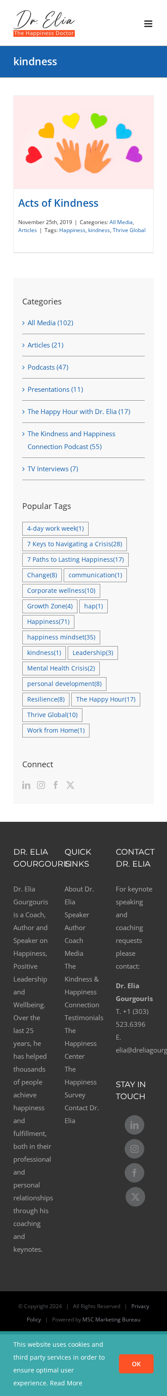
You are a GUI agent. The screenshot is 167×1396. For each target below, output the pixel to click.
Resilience (46, 699)
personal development (64, 684)
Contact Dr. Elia (82, 1114)
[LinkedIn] (26, 785)
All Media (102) (50, 322)
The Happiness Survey (81, 1082)
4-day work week (55, 528)
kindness (99, 230)
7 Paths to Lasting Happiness (75, 560)
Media (74, 953)
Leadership (93, 653)
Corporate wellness (61, 591)
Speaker (77, 914)
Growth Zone (50, 606)
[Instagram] (41, 785)
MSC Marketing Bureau (111, 1319)
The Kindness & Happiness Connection (82, 985)
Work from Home (56, 730)
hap (93, 606)
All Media (121, 222)
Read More (66, 1383)
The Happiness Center (81, 1043)
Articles (27, 230)
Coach (74, 940)
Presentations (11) (55, 389)
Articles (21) (45, 344)
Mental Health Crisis (61, 668)
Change (42, 575)
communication (95, 575)
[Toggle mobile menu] (149, 23)
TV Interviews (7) (53, 468)
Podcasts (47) (48, 367)
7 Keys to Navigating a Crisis (74, 544)
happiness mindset (61, 637)
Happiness (72, 230)
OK (136, 1364)
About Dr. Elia (79, 895)
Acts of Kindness (58, 203)
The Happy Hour (105, 699)
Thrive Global (129, 230)
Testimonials (83, 1017)
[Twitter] (70, 785)
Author (75, 927)
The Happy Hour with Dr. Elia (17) (79, 411)
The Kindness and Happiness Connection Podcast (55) (71, 440)
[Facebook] (56, 785)
